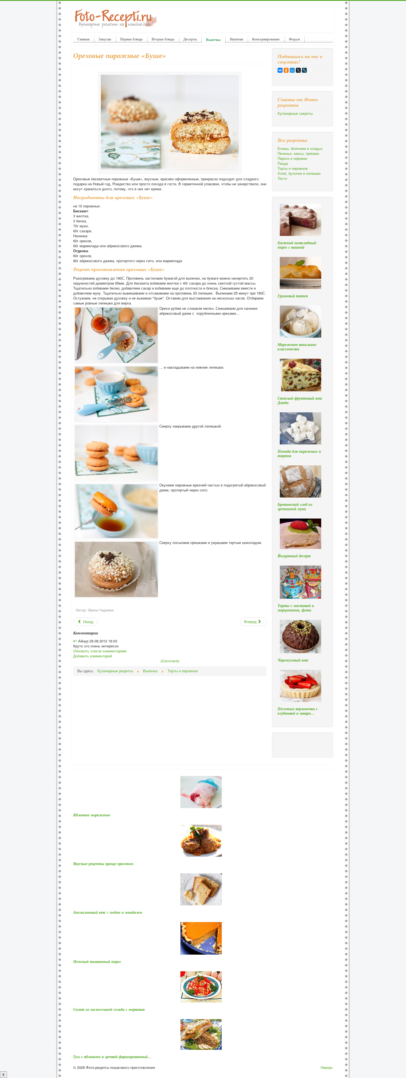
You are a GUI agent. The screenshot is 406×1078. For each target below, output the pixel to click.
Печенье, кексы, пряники (298, 153)
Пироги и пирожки (292, 158)
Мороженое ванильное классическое (297, 347)
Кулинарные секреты (295, 113)
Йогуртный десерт (294, 556)
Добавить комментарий (92, 655)
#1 (75, 641)
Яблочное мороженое (91, 815)
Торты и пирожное (293, 168)
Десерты (190, 39)
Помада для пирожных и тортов (299, 454)
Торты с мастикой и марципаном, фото (296, 608)
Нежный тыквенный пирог (97, 961)
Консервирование (266, 39)
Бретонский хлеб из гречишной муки (295, 507)
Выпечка (213, 39)
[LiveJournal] (304, 70)
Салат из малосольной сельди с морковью (109, 1009)
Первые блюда (131, 39)
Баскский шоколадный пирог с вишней (297, 245)
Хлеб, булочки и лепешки (299, 173)
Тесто (282, 178)
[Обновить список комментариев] (100, 633)
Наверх (327, 1067)
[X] (298, 70)
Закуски (105, 39)
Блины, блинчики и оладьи (300, 148)
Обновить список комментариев (99, 650)
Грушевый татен (293, 296)
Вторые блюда (163, 39)
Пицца (283, 163)
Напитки (236, 39)
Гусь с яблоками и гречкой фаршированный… (112, 1056)
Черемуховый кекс (293, 660)
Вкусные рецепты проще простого (103, 863)
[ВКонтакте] (280, 70)
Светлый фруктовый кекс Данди (300, 400)
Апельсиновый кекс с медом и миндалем (107, 912)
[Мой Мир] (292, 70)
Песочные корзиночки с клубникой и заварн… (298, 711)
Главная (83, 39)
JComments (170, 660)
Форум (294, 39)
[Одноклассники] (286, 70)
